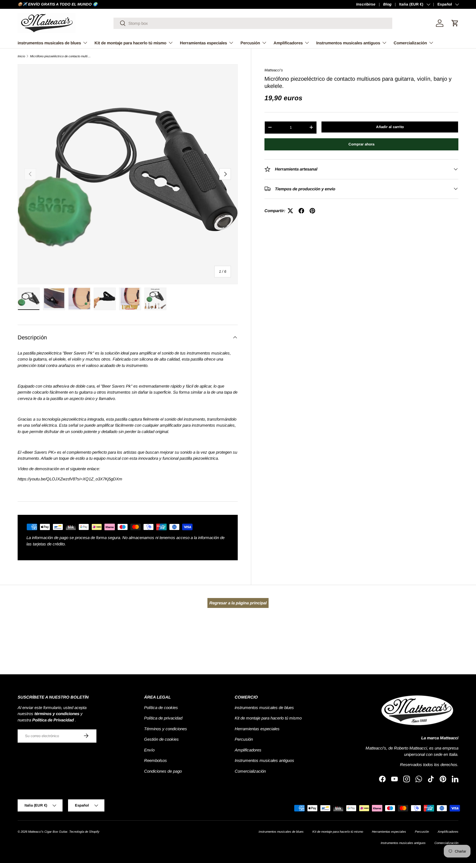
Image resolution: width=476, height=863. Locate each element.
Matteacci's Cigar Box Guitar (47, 831)
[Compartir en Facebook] (301, 210)
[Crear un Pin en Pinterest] (312, 210)
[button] (455, 23)
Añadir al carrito (390, 127)
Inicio (21, 56)
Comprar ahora (361, 144)
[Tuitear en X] (290, 210)
